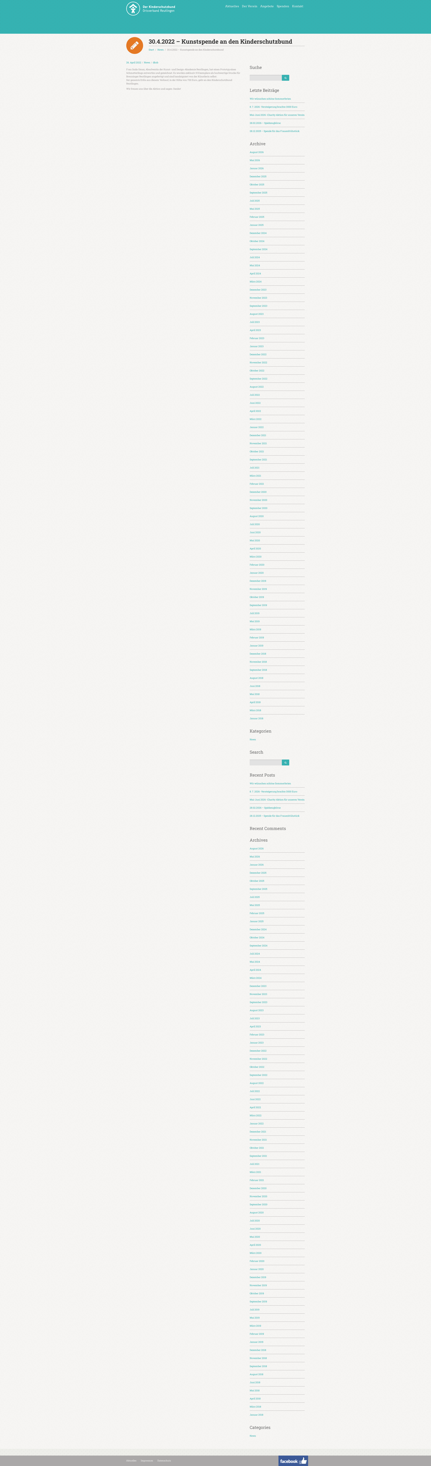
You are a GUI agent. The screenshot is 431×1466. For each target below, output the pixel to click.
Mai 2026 (255, 160)
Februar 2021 (257, 483)
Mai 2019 (255, 621)
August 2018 (256, 677)
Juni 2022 (255, 402)
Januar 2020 (257, 572)
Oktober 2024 (257, 241)
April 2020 (255, 548)
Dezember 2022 (258, 354)
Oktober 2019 (257, 597)
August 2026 (257, 152)
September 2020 (258, 508)
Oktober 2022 (257, 370)
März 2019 (255, 629)
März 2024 (255, 281)
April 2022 (255, 411)
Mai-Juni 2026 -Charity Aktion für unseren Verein (277, 114)
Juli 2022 (255, 394)
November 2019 (258, 589)
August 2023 (257, 313)
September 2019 (258, 605)
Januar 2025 (256, 224)
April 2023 (255, 330)
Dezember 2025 (258, 176)
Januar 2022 (257, 427)
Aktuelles (232, 6)
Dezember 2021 (258, 435)
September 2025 (258, 192)
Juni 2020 (255, 532)
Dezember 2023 (258, 289)
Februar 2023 (257, 338)
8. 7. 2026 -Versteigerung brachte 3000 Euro (273, 106)
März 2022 (255, 419)
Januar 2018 (256, 718)
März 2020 (255, 556)
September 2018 (258, 669)
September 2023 (258, 305)
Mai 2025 (255, 208)
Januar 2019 (256, 645)
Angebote (267, 6)
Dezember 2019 (258, 580)
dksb (155, 62)
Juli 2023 (255, 322)
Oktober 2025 (257, 184)
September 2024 (258, 249)
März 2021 (255, 475)
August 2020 (257, 516)
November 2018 (258, 661)
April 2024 (255, 273)
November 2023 (258, 297)
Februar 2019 (257, 637)
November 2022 (258, 362)
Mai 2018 (255, 694)
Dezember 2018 (258, 653)
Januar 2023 (257, 346)
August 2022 (257, 386)
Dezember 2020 (258, 491)
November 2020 (258, 500)
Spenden (283, 6)
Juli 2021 (254, 467)
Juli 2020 (255, 524)
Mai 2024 (255, 265)
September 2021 (258, 459)
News (147, 62)
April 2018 (255, 702)
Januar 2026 (257, 168)
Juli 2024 (255, 257)
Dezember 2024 (258, 233)
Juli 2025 (255, 200)
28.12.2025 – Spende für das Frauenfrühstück (275, 131)
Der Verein (249, 6)
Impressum (147, 1460)
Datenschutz (164, 1460)
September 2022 (258, 378)
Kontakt (297, 6)
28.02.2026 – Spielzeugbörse (265, 123)
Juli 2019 (254, 613)
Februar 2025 (257, 216)
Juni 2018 (255, 686)
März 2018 (255, 710)
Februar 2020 (257, 564)
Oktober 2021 (257, 451)
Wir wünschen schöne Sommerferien (270, 98)
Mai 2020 (255, 540)
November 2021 (258, 443)
